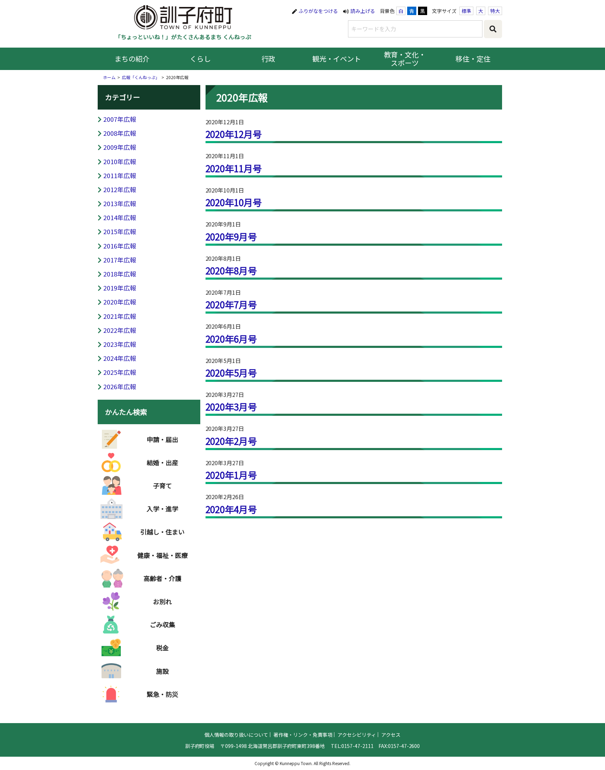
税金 (162, 647)
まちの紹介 (131, 59)
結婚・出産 (162, 462)
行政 (269, 59)
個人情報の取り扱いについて (236, 734)
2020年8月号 (231, 270)
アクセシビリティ (357, 734)
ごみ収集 (162, 624)
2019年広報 (119, 287)
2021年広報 (119, 316)
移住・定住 (473, 59)
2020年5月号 (231, 372)
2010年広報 (119, 161)
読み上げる (362, 10)
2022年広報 (119, 330)
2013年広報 (119, 203)
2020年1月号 (231, 474)
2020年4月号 (231, 509)
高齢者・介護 (162, 578)
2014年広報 (119, 217)
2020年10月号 (234, 202)
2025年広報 (119, 372)
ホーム (109, 77)
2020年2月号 (231, 440)
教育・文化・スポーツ (405, 58)
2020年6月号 (231, 338)
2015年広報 (119, 231)
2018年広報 (119, 273)
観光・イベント (336, 59)
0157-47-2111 (357, 745)
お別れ (162, 601)
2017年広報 (119, 259)
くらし (200, 59)
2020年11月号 (234, 168)
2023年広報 (119, 344)
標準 (466, 10)
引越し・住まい (162, 531)
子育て (162, 485)
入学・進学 (162, 508)
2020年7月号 (231, 304)
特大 (495, 10)
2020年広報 (119, 301)
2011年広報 (119, 175)
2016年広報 (119, 245)
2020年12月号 (234, 133)
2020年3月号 (231, 406)
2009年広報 (119, 147)
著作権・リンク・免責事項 (302, 734)
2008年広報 (119, 133)
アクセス (391, 734)
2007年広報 (119, 119)
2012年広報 (119, 189)
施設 (162, 671)
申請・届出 (162, 439)
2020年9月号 (231, 236)
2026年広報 (119, 386)
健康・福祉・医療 (162, 555)
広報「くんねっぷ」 (141, 77)
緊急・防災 (162, 694)
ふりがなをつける (318, 10)
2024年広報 (119, 358)
